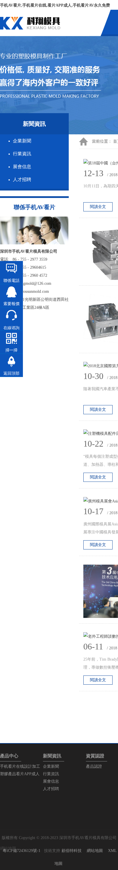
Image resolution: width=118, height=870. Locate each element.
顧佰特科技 (72, 851)
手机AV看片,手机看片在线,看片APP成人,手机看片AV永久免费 (55, 5)
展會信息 (22, 166)
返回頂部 (11, 373)
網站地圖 (95, 851)
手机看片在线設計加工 (20, 766)
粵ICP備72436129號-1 (21, 851)
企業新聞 (22, 140)
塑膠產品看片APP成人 (20, 774)
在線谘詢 (11, 328)
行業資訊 (22, 153)
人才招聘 (22, 179)
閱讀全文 (98, 207)
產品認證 (94, 766)
